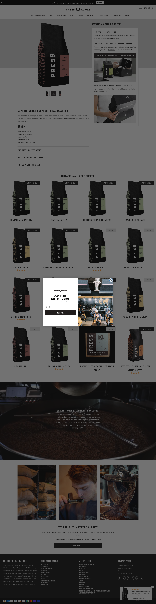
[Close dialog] (110, 279)
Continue (60, 313)
